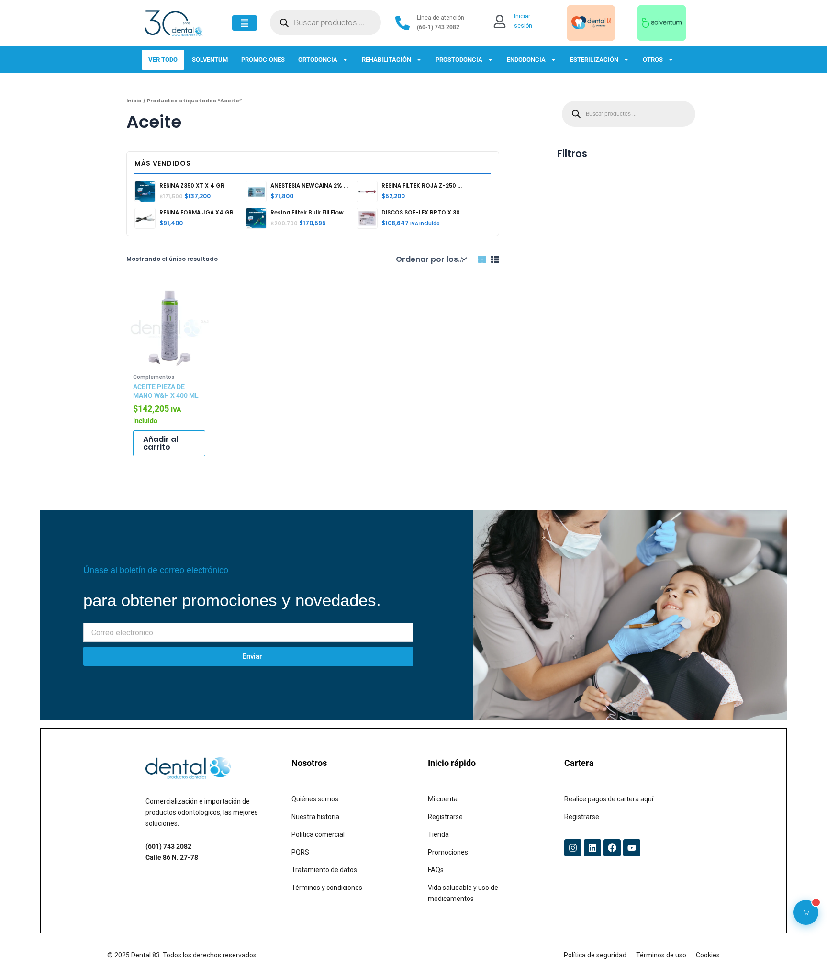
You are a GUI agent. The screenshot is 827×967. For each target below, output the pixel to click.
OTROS (653, 59)
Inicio (134, 100)
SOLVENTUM (210, 59)
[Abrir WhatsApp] (803, 942)
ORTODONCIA (317, 59)
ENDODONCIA (526, 59)
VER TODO (163, 59)
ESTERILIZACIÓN (594, 59)
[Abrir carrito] (805, 912)
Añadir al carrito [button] (160, 443)
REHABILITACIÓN (386, 59)
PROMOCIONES (263, 59)
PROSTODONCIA (459, 59)
